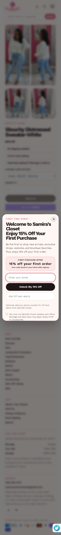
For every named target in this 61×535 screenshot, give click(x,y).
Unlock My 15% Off (30, 286)
